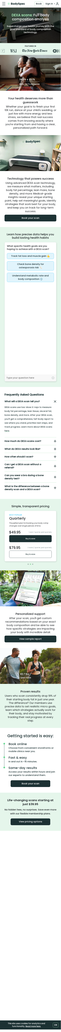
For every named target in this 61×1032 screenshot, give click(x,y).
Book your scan (30, 218)
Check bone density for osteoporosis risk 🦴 (30, 266)
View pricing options (30, 821)
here (7, 430)
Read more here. (33, 1026)
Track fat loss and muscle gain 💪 (30, 256)
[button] (30, 401)
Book (39, 3)
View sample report (30, 639)
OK (55, 1025)
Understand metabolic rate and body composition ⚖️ (30, 277)
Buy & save (30, 538)
